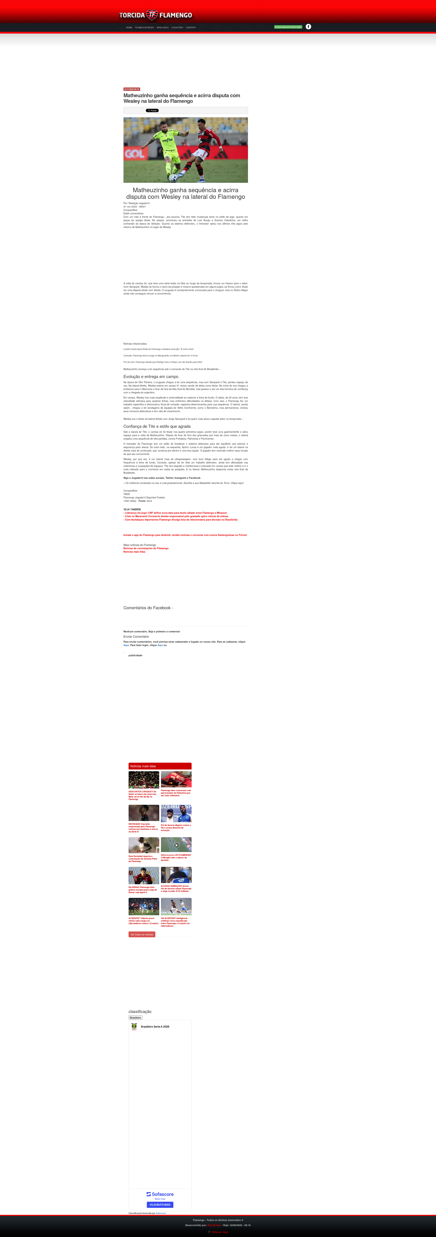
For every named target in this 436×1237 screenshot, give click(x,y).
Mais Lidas (163, 27)
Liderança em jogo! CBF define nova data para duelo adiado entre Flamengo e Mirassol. (176, 512)
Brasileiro (135, 1017)
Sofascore (161, 1213)
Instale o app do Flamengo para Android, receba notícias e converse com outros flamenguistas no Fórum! (185, 535)
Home (129, 27)
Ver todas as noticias (142, 934)
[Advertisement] (258, 16)
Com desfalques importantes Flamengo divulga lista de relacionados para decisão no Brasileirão (181, 519)
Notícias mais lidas (134, 551)
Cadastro (177, 27)
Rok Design (214, 1225)
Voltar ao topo (219, 1232)
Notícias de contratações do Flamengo (146, 548)
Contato (191, 27)
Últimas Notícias (144, 27)
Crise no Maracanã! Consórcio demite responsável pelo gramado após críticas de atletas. (177, 516)
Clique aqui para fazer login (288, 26)
